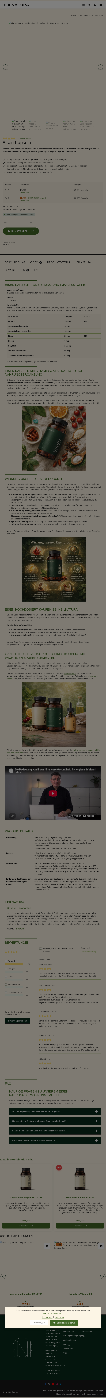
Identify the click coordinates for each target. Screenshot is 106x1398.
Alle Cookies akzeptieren (64, 1323)
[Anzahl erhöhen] (31, 222)
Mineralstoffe (70, 673)
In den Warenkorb (20, 231)
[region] (53, 77)
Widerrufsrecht (69, 1340)
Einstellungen (39, 1322)
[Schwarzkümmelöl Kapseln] (80, 1179)
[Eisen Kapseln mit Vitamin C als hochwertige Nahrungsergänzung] (53, 65)
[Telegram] (60, 1384)
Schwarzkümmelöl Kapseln (80, 1197)
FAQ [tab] (36, 270)
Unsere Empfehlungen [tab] (16, 1236)
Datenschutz (86, 1331)
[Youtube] (53, 1384)
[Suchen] (89, 4)
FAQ (83, 1336)
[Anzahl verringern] (5, 222)
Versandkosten (89, 1390)
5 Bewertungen (24, 138)
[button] (55, 1111)
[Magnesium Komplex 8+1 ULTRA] (26, 1179)
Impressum (59, 1317)
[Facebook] (46, 1384)
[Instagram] (57, 1384)
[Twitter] (49, 1384)
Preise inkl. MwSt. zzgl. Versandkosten (19, 209)
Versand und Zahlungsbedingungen (73, 1333)
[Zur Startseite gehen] (16, 5)
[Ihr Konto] (94, 4)
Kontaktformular (53, 1373)
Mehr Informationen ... (53, 1313)
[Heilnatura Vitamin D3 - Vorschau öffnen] (101, 1246)
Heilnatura (19, 929)
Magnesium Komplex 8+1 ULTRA (26, 1197)
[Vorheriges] (5, 66)
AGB (65, 1353)
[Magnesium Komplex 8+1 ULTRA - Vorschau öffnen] (47, 1246)
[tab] (15, 262)
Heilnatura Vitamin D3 (80, 1294)
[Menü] (83, 4)
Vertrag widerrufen (68, 1346)
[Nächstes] (100, 66)
